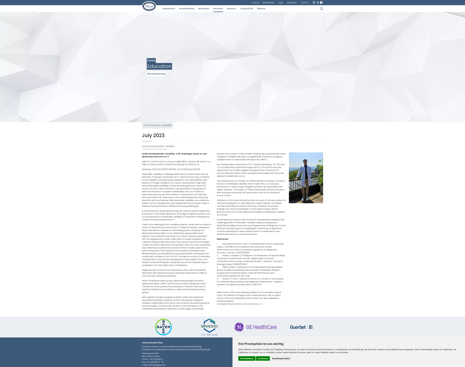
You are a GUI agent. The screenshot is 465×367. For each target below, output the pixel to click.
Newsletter (292, 2)
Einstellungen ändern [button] (281, 358)
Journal (255, 2)
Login (280, 2)
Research (231, 8)
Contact (305, 2)
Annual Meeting (186, 8)
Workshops (203, 8)
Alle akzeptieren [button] (247, 358)
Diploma (261, 8)
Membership (268, 2)
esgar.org (149, 6)
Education (218, 8)
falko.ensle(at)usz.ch (253, 304)
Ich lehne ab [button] (263, 358)
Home (146, 125)
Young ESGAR (246, 8)
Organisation (168, 8)
